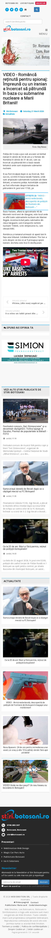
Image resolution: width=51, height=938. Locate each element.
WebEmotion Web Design (16, 848)
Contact (35, 902)
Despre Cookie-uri (16, 929)
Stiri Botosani (12, 111)
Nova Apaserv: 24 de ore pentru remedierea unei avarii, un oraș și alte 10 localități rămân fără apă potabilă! (25, 750)
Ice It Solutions (11, 861)
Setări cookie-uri (35, 929)
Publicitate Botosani (14, 856)
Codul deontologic (38, 905)
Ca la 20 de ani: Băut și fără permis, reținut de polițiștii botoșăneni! (24, 547)
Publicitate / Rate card (16, 905)
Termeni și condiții (10, 926)
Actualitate (10, 114)
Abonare (44, 882)
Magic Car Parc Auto (14, 852)
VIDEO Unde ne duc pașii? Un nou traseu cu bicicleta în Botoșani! (25, 786)
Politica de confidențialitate (35, 886)
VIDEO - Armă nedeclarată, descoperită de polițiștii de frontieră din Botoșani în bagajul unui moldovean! (26, 705)
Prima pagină (22, 902)
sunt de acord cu (26, 886)
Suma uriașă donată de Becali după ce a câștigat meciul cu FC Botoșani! (23, 490)
